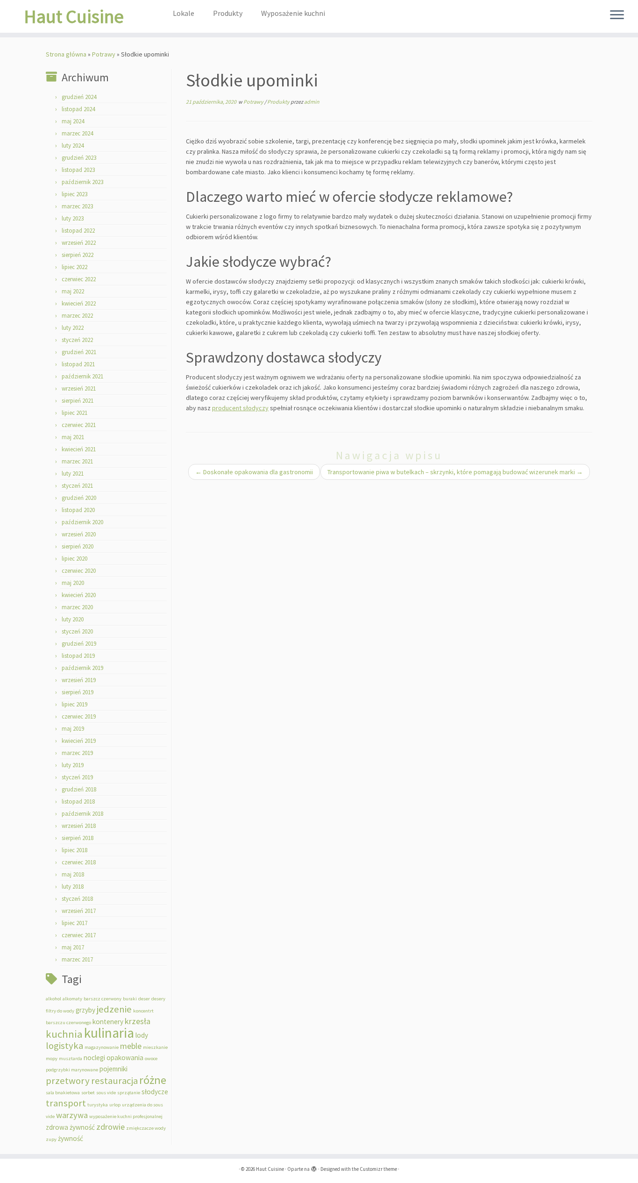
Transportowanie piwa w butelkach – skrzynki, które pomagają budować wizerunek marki (455, 472)
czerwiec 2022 (79, 279)
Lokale (183, 13)
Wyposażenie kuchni (293, 13)
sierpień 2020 (77, 546)
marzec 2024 (77, 133)
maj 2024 (73, 121)
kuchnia (64, 1033)
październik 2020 (82, 522)
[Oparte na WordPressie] (314, 1167)
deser (144, 999)
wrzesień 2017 (79, 911)
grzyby (85, 1009)
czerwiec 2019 (79, 716)
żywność (70, 1138)
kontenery (107, 1021)
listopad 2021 (78, 364)
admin (311, 101)
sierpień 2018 (77, 838)
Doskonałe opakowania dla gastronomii (254, 472)
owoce (151, 1058)
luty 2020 (73, 619)
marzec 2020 (77, 607)
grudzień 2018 (79, 789)
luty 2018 (73, 887)
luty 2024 (73, 146)
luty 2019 (73, 765)
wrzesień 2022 (79, 243)
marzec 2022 (77, 316)
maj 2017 (73, 947)
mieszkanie (155, 1047)
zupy (51, 1139)
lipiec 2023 (74, 194)
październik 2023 (82, 182)
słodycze (155, 1091)
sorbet (88, 1093)
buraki (130, 999)
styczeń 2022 (77, 340)
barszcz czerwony (102, 999)
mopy (51, 1058)
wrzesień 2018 (79, 826)
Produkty (227, 13)
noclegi (94, 1057)
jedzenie (114, 1009)
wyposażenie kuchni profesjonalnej (126, 1116)
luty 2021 (73, 473)
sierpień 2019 (77, 692)
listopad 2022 (78, 231)
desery (158, 999)
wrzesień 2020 (79, 534)
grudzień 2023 (79, 158)
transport (66, 1103)
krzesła (137, 1021)
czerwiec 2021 (79, 425)
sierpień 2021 (77, 401)
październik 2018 (82, 814)
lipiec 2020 (74, 559)
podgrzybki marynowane (72, 1070)
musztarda (70, 1058)
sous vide (106, 1093)
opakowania (124, 1057)
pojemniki (113, 1068)
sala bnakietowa (63, 1093)
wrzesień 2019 (79, 680)
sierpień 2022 (77, 255)
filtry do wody (60, 1011)
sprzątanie (128, 1093)
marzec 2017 (77, 959)
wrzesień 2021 (79, 388)
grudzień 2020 (79, 498)
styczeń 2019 (77, 777)
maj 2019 (73, 729)
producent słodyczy (240, 408)
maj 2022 (73, 291)
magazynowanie (102, 1047)
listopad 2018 (78, 801)
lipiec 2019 (74, 704)
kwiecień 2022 (79, 303)
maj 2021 (73, 437)
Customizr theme (378, 1169)
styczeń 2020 (77, 631)
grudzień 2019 (79, 644)
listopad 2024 (78, 109)
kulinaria (109, 1032)
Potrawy (103, 54)
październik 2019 (82, 668)
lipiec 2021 (74, 413)
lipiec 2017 (74, 923)
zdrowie (110, 1126)
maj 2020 (73, 583)
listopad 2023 (78, 170)
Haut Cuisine (74, 16)
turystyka (97, 1105)
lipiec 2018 (74, 850)
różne (152, 1080)
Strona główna (66, 54)
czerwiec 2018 (79, 862)
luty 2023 (73, 218)
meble (131, 1045)
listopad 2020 (78, 510)
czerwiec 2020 (79, 571)
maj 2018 (73, 874)
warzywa (72, 1115)
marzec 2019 (77, 753)
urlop (115, 1105)
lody (141, 1035)
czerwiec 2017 (79, 935)
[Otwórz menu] (617, 15)
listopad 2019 (78, 656)
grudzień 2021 (79, 352)
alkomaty (72, 999)
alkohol (53, 999)
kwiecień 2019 (79, 741)
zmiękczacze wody (146, 1128)
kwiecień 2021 (79, 449)
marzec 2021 (77, 461)
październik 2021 (82, 376)
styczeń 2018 (77, 899)
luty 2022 (73, 328)
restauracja (114, 1081)
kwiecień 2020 (79, 595)
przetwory (68, 1081)
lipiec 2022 (74, 267)
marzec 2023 (77, 206)
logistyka (64, 1046)
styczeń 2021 (77, 486)
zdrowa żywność (70, 1127)
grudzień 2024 (79, 97)
